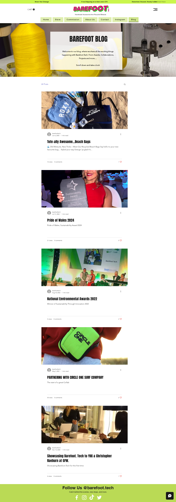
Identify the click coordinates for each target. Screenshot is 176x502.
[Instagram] (84, 497)
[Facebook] (77, 497)
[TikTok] (92, 497)
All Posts (44, 84)
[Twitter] (99, 497)
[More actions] (121, 134)
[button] (31, 9)
